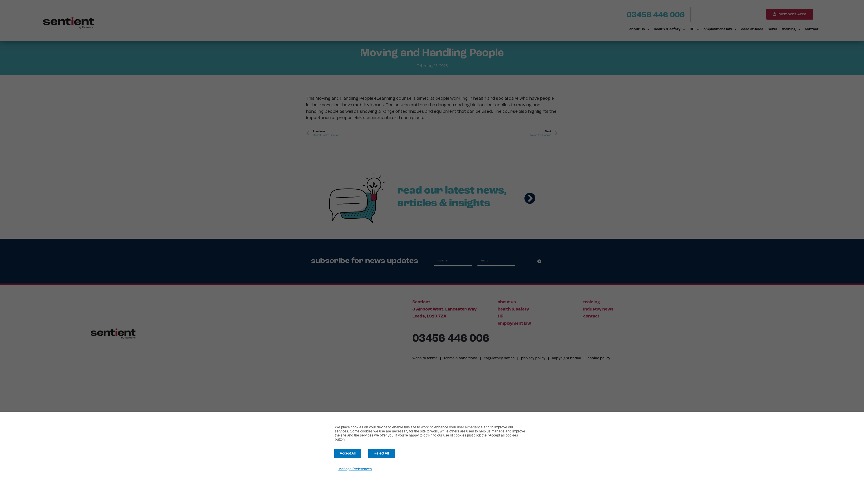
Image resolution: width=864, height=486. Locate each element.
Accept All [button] (348, 453)
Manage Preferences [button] (355, 469)
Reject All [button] (381, 453)
